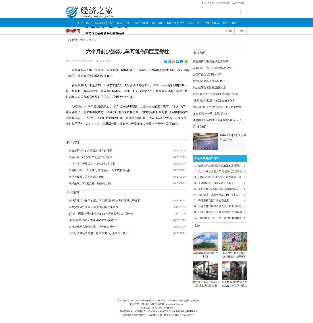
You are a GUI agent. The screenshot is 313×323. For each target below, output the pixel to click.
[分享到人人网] (181, 61)
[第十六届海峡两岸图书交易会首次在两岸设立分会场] (234, 278)
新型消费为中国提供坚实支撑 (210, 61)
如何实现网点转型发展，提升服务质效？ (93, 226)
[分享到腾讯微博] (177, 61)
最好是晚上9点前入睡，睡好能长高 (90, 183)
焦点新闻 (100, 23)
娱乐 (216, 23)
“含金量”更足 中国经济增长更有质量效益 (217, 107)
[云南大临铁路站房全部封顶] (205, 249)
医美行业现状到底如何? (207, 74)
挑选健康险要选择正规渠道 (209, 87)
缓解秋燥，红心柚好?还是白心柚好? (90, 157)
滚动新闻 (240, 3)
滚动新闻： (75, 31)
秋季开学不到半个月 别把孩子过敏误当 (219, 212)
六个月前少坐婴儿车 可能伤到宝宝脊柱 (92, 163)
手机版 (229, 30)
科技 (225, 23)
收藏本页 (224, 3)
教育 (234, 23)
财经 (88, 23)
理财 (145, 23)
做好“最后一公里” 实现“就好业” (211, 113)
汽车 (190, 23)
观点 (119, 23)
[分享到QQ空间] (169, 61)
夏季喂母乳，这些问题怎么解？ (88, 176)
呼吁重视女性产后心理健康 (219, 200)
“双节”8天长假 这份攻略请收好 (104, 30)
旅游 (181, 23)
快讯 (90, 40)
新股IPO (171, 23)
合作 (242, 30)
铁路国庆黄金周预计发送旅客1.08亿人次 (217, 120)
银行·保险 (157, 23)
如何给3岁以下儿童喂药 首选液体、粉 (219, 177)
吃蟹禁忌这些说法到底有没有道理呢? (91, 150)
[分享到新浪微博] (173, 61)
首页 (82, 40)
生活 (79, 23)
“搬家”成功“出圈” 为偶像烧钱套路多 (214, 100)
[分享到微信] (186, 61)
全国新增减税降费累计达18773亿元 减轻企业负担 (98, 233)
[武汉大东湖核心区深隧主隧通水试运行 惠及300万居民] (205, 278)
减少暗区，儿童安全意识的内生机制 (219, 194)
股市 (110, 23)
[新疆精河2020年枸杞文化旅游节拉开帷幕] (234, 249)
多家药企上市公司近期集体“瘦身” (213, 67)
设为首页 (209, 3)
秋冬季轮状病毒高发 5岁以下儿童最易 (219, 206)
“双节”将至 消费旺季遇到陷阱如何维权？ (93, 220)
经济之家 (89, 12)
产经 (128, 23)
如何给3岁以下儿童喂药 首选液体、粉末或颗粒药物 (100, 170)
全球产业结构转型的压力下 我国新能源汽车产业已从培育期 (104, 200)
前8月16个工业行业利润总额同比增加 (215, 94)
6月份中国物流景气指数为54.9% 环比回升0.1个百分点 (101, 213)
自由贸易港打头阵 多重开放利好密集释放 (93, 207)
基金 (136, 23)
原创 (207, 23)
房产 (199, 23)
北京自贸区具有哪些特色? (208, 80)
